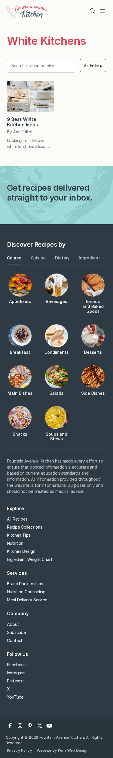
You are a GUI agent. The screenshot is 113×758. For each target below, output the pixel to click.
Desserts (93, 352)
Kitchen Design (21, 551)
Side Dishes (93, 393)
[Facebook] (10, 725)
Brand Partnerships (25, 583)
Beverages (56, 301)
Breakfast (20, 352)
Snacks (20, 434)
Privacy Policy (19, 750)
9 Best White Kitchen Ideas (22, 122)
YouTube (15, 697)
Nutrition (15, 543)
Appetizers (20, 301)
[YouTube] (49, 725)
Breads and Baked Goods (93, 306)
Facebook (16, 664)
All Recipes (17, 518)
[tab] (14, 258)
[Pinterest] (29, 725)
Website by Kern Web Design (63, 750)
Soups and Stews (56, 436)
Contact (15, 640)
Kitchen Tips (19, 535)
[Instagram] (20, 725)
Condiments (56, 352)
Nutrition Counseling (26, 591)
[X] (39, 725)
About (13, 624)
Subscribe (16, 632)
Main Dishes (20, 393)
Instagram (16, 672)
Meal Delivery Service (27, 599)
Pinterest (15, 680)
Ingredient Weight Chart (29, 559)
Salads (56, 393)
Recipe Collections (24, 527)
